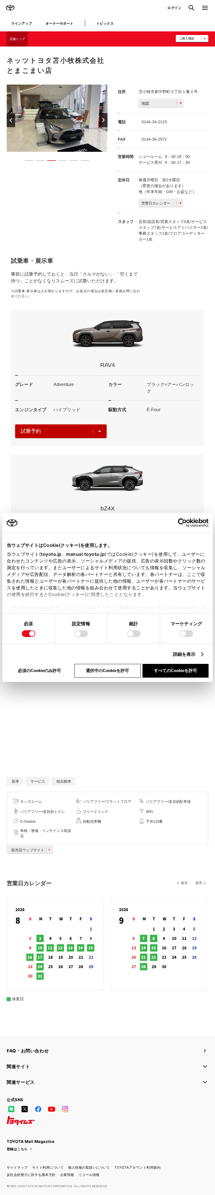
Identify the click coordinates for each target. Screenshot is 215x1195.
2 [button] (37, 161)
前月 (184, 883)
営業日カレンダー (155, 203)
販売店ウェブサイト (27, 850)
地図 (145, 103)
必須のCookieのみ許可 (39, 670)
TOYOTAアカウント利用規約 (137, 1167)
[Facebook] (38, 1109)
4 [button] (60, 161)
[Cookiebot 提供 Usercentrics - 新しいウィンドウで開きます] (184, 522)
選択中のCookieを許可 (107, 670)
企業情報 (67, 1175)
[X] (24, 1109)
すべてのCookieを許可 (175, 670)
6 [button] (82, 161)
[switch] (81, 633)
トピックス (105, 23)
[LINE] (11, 1109)
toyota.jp (51, 554)
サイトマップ (17, 1167)
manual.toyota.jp (85, 554)
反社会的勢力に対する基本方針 (31, 1175)
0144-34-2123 (154, 122)
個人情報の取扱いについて (89, 1167)
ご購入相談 (186, 38)
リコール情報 (89, 1175)
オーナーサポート (60, 23)
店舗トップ (17, 39)
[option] (74, 118)
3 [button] (48, 161)
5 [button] (71, 161)
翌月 (198, 883)
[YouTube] (51, 1109)
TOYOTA (10, 7)
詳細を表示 (184, 654)
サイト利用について (48, 1167)
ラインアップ (21, 23)
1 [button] (26, 161)
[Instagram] (64, 1109)
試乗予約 (31, 431)
